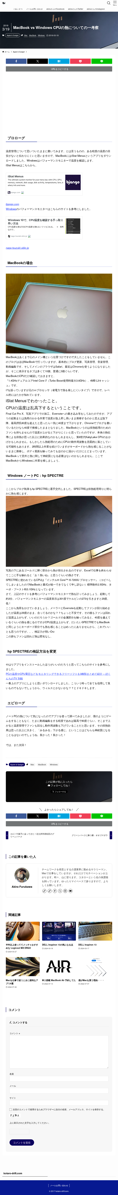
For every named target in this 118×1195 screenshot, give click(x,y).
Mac (26, 35)
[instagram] (65, 891)
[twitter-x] (60, 891)
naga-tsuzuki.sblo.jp (17, 248)
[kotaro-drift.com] (3, 3)
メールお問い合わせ (59, 1185)
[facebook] (55, 891)
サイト (13, 1097)
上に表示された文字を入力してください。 (30, 1122)
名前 (12, 1073)
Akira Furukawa (22, 886)
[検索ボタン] (109, 3)
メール (13, 1085)
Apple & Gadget (12, 35)
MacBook (32, 35)
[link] (44, 891)
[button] (16, 61)
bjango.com (12, 204)
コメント (15, 1033)
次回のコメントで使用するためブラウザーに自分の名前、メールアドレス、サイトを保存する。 (59, 1109)
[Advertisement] (59, 103)
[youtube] (71, 891)
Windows (41, 35)
